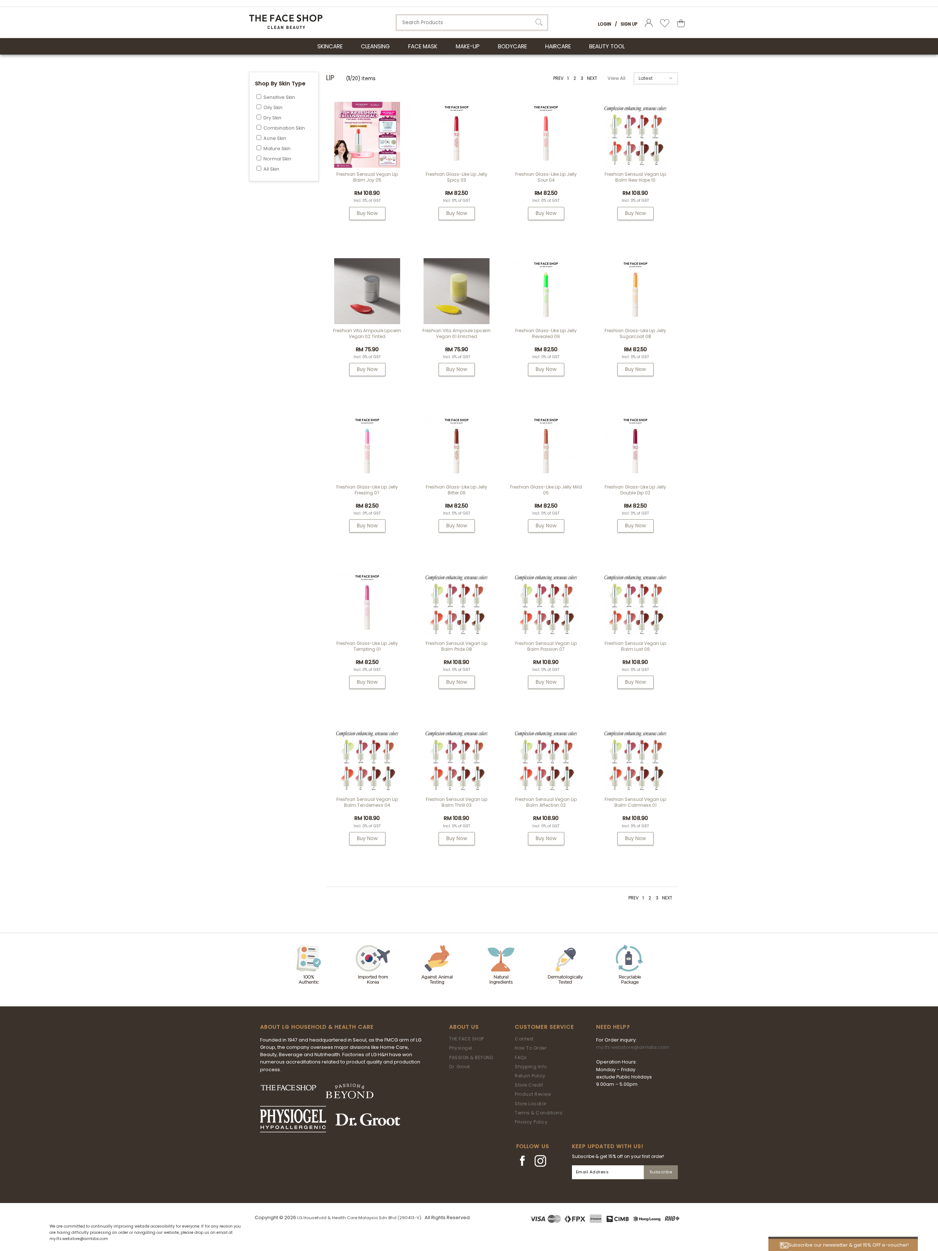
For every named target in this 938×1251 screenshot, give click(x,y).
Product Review (533, 1094)
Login (604, 24)
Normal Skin (277, 159)
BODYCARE (512, 46)
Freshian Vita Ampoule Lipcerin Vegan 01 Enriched (456, 333)
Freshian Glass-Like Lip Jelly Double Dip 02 (635, 490)
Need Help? (613, 1027)
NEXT (592, 78)
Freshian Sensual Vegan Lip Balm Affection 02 (546, 802)
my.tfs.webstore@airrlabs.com (632, 1047)
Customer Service (544, 1027)
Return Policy (530, 1076)
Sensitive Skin (279, 97)
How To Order (530, 1048)
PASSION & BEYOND (471, 1057)
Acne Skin (274, 138)
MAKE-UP (468, 46)
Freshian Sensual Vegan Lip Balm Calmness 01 (635, 802)
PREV (558, 78)
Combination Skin (284, 128)
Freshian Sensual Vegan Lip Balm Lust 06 (635, 646)
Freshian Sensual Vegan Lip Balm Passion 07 (546, 646)
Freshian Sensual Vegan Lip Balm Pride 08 (456, 646)
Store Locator (531, 1103)
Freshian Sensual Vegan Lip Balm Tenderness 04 (367, 802)
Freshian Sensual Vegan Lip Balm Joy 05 (367, 177)
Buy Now (367, 213)
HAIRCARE (558, 46)
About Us (464, 1027)
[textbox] (472, 22)
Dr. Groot (459, 1066)
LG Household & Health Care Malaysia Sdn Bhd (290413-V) (359, 1218)
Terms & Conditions (538, 1113)
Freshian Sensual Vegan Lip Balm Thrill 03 (456, 802)
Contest (524, 1039)
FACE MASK (422, 46)
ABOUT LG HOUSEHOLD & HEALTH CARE (317, 1027)
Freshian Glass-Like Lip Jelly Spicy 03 (456, 177)
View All (616, 78)
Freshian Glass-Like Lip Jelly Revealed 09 (546, 333)
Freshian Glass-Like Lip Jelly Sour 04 (546, 177)
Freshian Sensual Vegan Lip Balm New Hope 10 (635, 177)
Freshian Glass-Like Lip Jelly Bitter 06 (456, 490)
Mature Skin (277, 148)
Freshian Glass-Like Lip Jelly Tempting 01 (367, 646)
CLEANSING (375, 46)
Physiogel (460, 1048)
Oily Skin (272, 107)
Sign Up (629, 24)
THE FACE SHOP (466, 1039)
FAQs (521, 1057)
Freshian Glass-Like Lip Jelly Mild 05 (546, 490)
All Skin (271, 169)
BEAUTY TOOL (607, 46)
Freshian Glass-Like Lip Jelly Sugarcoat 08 (635, 333)
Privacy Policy (531, 1122)
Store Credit (529, 1085)
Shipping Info (531, 1066)
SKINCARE (330, 46)
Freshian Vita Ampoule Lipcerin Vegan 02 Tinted (367, 333)
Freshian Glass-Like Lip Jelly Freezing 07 (367, 490)
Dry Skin (272, 118)
